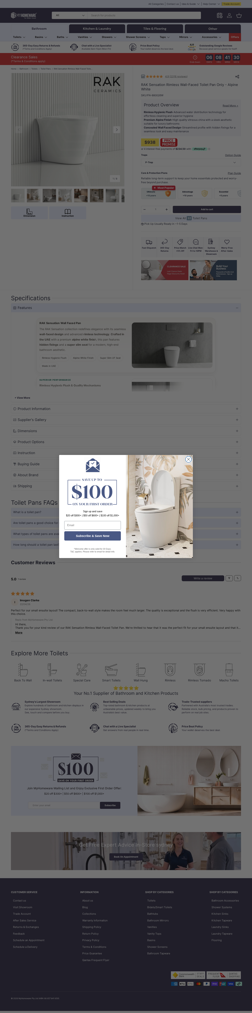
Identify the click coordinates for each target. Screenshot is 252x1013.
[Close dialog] (188, 459)
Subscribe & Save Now (92, 536)
